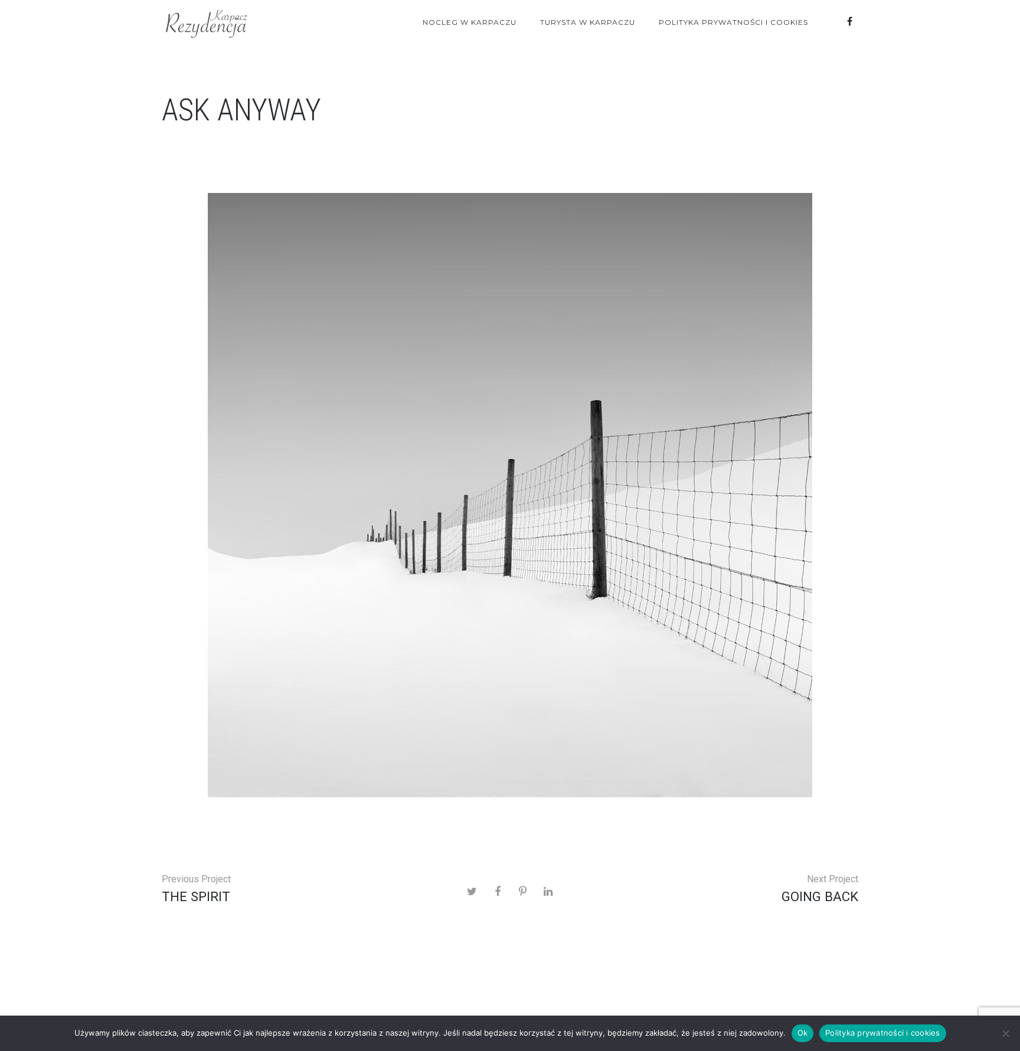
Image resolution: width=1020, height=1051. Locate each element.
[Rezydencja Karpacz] (206, 22)
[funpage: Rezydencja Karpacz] (849, 21)
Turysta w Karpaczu (587, 22)
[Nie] (1005, 1033)
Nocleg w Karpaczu (469, 22)
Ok (802, 1032)
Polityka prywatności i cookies (733, 22)
